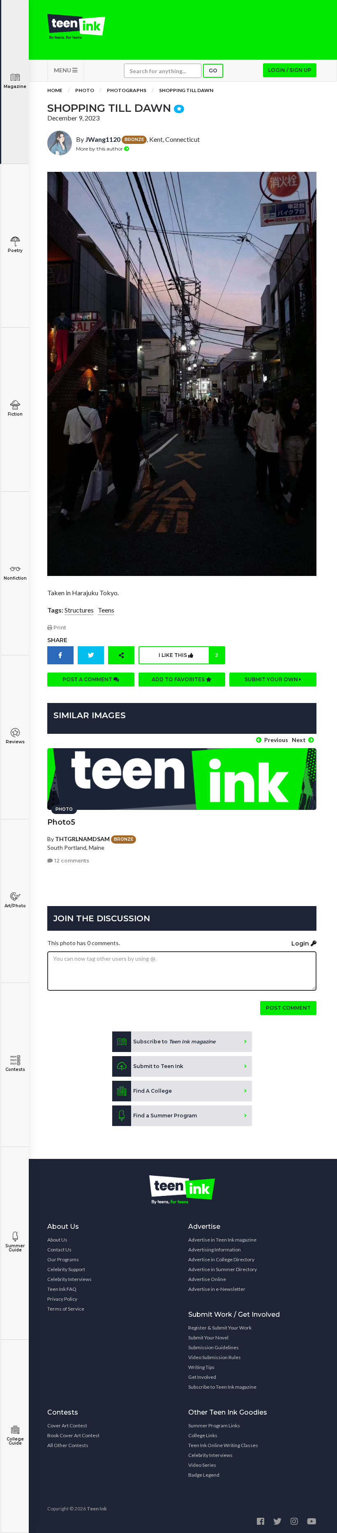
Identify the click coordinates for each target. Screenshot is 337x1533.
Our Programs (63, 1259)
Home (54, 90)
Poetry (15, 250)
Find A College (152, 1091)
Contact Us (59, 1249)
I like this (188, 655)
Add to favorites (179, 679)
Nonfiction (15, 578)
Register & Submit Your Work (220, 1328)
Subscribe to (174, 1041)
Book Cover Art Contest (73, 1435)
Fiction (15, 414)
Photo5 (61, 822)
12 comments (71, 861)
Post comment (288, 1008)
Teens (106, 610)
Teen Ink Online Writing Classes (223, 1445)
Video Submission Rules (214, 1357)
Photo (84, 90)
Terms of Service (65, 1309)
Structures (79, 610)
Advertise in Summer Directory (222, 1269)
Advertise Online (207, 1279)
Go (213, 70)
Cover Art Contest (67, 1425)
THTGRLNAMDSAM (82, 838)
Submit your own (272, 679)
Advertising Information (214, 1249)
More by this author (100, 149)
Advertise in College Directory (221, 1259)
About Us (57, 1240)
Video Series (202, 1465)
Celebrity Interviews (69, 1279)
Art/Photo (15, 906)
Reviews (15, 742)
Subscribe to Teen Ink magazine (222, 1387)
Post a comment (87, 679)
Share (57, 640)
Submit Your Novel (208, 1337)
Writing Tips (201, 1367)
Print (59, 627)
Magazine (15, 86)
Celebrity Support (66, 1269)
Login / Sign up (290, 70)
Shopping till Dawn (186, 90)
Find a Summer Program (165, 1115)
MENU (63, 70)
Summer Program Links (214, 1425)
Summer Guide (15, 1248)
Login (301, 943)
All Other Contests (67, 1445)
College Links (202, 1435)
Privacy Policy (62, 1299)
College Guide (15, 1441)
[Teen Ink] (76, 26)
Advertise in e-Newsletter (216, 1289)
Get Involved (202, 1377)
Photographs (126, 90)
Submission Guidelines (213, 1347)
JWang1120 (102, 139)
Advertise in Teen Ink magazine (222, 1240)
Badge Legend (203, 1475)
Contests (15, 1069)
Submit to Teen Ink (158, 1066)
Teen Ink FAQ (61, 1289)
